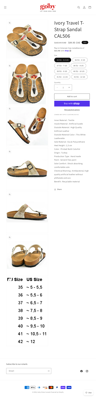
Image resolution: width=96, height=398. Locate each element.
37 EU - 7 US (62, 65)
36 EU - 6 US (80, 60)
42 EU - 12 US (79, 77)
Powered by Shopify (57, 392)
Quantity (57, 82)
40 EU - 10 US (78, 71)
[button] (5, 7)
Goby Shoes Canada (44, 392)
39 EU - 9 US (62, 71)
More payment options (72, 110)
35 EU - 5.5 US (62, 60)
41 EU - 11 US (62, 77)
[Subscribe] (48, 371)
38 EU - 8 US (78, 65)
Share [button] (59, 189)
